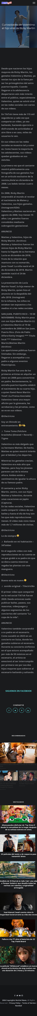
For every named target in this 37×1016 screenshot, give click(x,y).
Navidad (18, 1006)
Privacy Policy (14, 1003)
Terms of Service (29, 1003)
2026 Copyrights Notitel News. (14, 1000)
